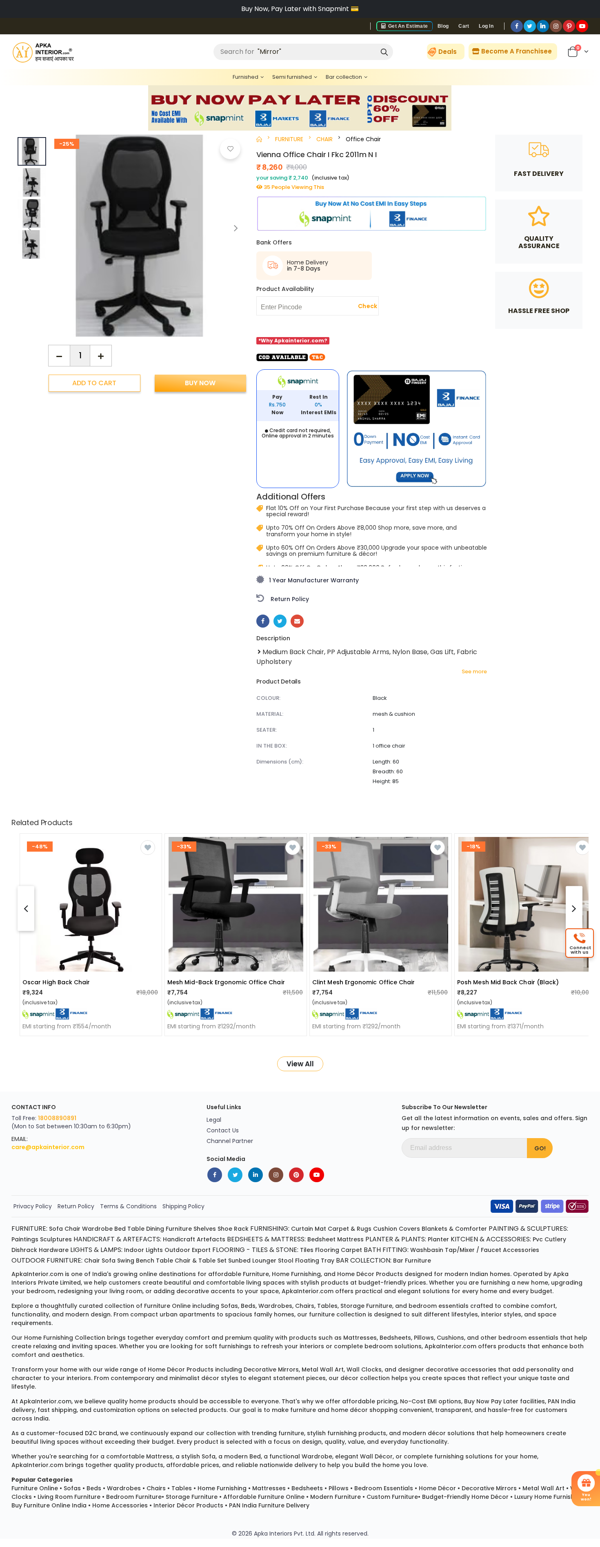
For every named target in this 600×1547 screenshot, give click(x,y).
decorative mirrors (271, 1369)
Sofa (56, 1229)
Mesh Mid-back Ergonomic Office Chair (226, 982)
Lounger (264, 1260)
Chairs (156, 1488)
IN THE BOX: (271, 746)
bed (255, 1456)
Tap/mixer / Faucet (473, 1250)
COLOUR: (268, 698)
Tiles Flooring (319, 1250)
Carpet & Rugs (349, 1229)
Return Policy (76, 1206)
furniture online (167, 1306)
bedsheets (395, 1338)
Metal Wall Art (543, 1488)
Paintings (24, 1239)
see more (474, 671)
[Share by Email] (297, 621)
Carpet (351, 1250)
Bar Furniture (412, 1260)
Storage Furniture (192, 1497)
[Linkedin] (543, 26)
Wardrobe (97, 1229)
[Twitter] (530, 26)
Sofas (72, 1488)
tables (327, 1306)
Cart (463, 26)
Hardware (54, 1250)
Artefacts (211, 1239)
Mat (320, 1229)
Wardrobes (124, 1488)
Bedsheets (307, 1488)
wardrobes (275, 1306)
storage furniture (366, 1306)
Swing (125, 1260)
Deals (447, 51)
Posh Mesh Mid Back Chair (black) (508, 982)
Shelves (204, 1229)
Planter (438, 1239)
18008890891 (57, 1118)
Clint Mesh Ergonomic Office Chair (363, 982)
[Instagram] (556, 26)
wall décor (376, 1456)
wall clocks (364, 1369)
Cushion (385, 1229)
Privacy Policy (32, 1206)
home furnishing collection (64, 1338)
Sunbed (239, 1260)
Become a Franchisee (516, 51)
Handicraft (179, 1239)
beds (248, 1306)
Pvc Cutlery (549, 1239)
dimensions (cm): (279, 762)
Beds (94, 1488)
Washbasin (426, 1250)
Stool (285, 1260)
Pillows (339, 1488)
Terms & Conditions (128, 1206)
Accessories (521, 1250)
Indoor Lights (143, 1250)
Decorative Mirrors (489, 1488)
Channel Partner (230, 1141)
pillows (424, 1338)
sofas (229, 1306)
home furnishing (296, 1274)
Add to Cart (94, 383)
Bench (145, 1260)
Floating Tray (314, 1260)
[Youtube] (582, 26)
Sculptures (56, 1239)
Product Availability (285, 289)
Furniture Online (34, 1488)
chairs (304, 1306)
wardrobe (317, 1456)
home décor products (370, 1274)
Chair (72, 1229)
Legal (214, 1120)
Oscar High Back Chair (56, 982)
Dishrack (24, 1250)
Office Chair (363, 139)
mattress (159, 1456)
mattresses (360, 1338)
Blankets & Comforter (454, 1229)
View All (300, 1064)
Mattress (350, 1239)
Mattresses (269, 1488)
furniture (256, 1274)
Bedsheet (321, 1239)
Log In (486, 26)
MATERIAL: (269, 714)
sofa (209, 1456)
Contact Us (223, 1130)
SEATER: (266, 730)
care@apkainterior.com (47, 1147)
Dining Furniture (169, 1229)
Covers (409, 1229)
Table (135, 1229)
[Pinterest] (569, 26)
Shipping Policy (183, 1206)
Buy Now (200, 383)
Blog (443, 26)
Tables (181, 1488)
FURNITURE (289, 139)
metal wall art (323, 1369)
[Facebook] (517, 26)
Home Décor (437, 1488)
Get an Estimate (407, 26)
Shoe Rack (233, 1229)
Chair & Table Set (201, 1260)
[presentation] (236, 228)
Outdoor (177, 1250)
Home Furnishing (222, 1488)
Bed (120, 1229)
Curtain (302, 1229)
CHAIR (324, 139)
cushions (450, 1338)
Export (201, 1250)
